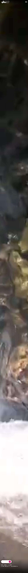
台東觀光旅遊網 (5, 1)
